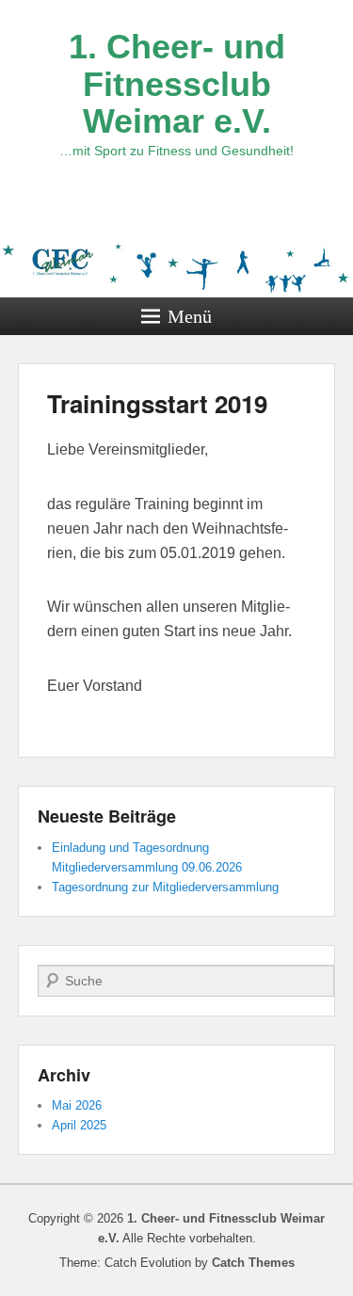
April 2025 (79, 1125)
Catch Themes (253, 1263)
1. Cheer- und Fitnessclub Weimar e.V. (177, 83)
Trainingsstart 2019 (157, 403)
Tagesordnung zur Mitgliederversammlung (165, 887)
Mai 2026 (77, 1105)
